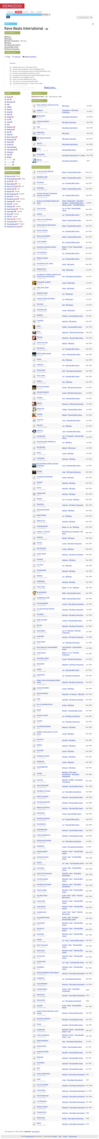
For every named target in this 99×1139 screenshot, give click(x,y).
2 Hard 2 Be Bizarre (43, 1035)
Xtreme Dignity (41, 1046)
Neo (8, 132)
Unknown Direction (43, 392)
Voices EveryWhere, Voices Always (48, 972)
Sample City (10, 189)
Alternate (40, 315)
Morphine (10, 129)
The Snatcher (11, 149)
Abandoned (40, 663)
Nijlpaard (40, 110)
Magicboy (10, 127)
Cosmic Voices (41, 553)
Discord (65, 1136)
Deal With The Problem (44, 884)
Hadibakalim (41, 581)
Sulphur (39, 403)
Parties (26, 12)
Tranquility (40, 320)
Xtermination (41, 674)
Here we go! (41, 994)
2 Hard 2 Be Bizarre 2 (43, 835)
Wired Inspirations (42, 1040)
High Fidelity (41, 923)
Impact (39, 359)
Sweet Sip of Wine (42, 1051)
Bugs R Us (10, 176)
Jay (8, 119)
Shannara (10, 206)
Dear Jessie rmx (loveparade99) (47, 647)
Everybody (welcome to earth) (46, 247)
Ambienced (40, 761)
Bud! (8, 104)
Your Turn (40, 780)
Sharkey (9, 164)
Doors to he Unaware (43, 236)
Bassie (9, 97)
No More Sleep (41, 570)
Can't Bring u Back (43, 658)
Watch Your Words (42, 796)
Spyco (9, 214)
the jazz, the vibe (42, 715)
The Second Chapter (43, 802)
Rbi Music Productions (76, 505)
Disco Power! (41, 641)
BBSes (32, 12)
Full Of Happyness (43, 1095)
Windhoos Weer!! (42, 851)
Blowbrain (10, 159)
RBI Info (39, 160)
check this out (41, 652)
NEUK (39, 149)
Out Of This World (42, 1084)
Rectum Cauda (67, 205)
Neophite (70, 436)
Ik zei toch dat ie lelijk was (45, 171)
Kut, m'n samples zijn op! (45, 704)
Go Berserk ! (41, 978)
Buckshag (10, 102)
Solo (69, 1031)
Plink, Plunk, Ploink (43, 287)
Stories (39, 669)
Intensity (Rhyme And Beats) (46, 298)
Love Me (39, 1005)
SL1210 (9, 181)
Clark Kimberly (66, 647)
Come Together (42, 241)
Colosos (39, 214)
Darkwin (9, 109)
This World (40, 614)
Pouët (8, 56)
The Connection (42, 252)
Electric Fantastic (42, 230)
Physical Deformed (13, 179)
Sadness (39, 414)
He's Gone (40, 304)
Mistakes (40, 575)
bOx (8, 99)
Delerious (65, 316)
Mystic (71, 1029)
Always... (40, 381)
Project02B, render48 (44, 282)
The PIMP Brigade (78, 205)
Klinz (8, 124)
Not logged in (84, 17)
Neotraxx (65, 494)
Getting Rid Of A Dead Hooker (46, 225)
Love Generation (42, 983)
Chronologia (40, 458)
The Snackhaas (12, 147)
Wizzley (9, 157)
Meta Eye (40, 430)
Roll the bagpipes (42, 693)
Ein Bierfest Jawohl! (43, 756)
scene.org (17, 56)
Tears (38, 1079)
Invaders (39, 721)
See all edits (35, 1131)
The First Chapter (42, 879)
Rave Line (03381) (12, 186)
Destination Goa (42, 309)
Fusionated (40, 934)
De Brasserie (71, 201)
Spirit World (10, 211)
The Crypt (10, 219)
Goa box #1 (40, 928)
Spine (39, 326)
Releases (10, 12)
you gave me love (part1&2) (45, 608)
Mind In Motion (41, 515)
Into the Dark (41, 436)
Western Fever (41, 269)
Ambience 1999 (38, 96)
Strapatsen (40, 188)
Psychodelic (41, 154)
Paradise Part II (42, 1112)
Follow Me (40, 1057)
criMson (9, 107)
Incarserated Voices (43, 917)
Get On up (40, 739)
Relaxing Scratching (43, 807)
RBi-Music (71, 688)
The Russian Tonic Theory (45, 263)
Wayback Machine (30, 56)
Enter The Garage (42, 945)
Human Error (41, 813)
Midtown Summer (42, 258)
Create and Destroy (43, 121)
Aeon (71, 851)
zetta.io (55, 1136)
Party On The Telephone (44, 219)
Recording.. (40, 504)
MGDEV (71, 780)
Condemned (41, 1029)
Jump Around (41, 906)
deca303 (10, 112)
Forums (39, 12)
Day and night (41, 548)
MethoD (64, 343)
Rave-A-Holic (11, 137)
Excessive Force (12, 199)
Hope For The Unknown (44, 873)
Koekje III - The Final (43, 531)
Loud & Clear (41, 901)
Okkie (8, 134)
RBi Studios (65, 106)
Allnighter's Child (42, 177)
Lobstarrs (65, 203)
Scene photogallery (43, 687)
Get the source (73, 1136)
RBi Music (71, 343)
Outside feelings (42, 989)
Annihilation (40, 967)
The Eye (39, 542)
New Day (40, 425)
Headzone (40, 364)
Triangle (39, 471)
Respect (39, 498)
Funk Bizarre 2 (41, 824)
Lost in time (40, 868)
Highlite (9, 117)
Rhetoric (64, 710)
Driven (39, 452)
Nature (39, 1024)
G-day (64, 895)
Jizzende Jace (41, 912)
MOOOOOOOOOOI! (43, 509)
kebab (39, 710)
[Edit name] (93, 24)
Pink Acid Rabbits (42, 603)
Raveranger (10, 139)
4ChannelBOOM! (42, 767)
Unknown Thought (43, 857)
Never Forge (41, 1117)
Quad (74, 895)
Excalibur (75, 917)
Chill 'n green (41, 375)
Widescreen (40, 132)
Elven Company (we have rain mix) (48, 105)
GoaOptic (40, 537)
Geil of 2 (39, 143)
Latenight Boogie (42, 526)
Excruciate (40, 750)
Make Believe (41, 630)
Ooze (8, 204)
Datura (9, 196)
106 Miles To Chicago (43, 791)
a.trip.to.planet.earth (43, 1073)
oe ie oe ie (40, 419)
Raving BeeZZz (42, 592)
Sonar (39, 331)
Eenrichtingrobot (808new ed (46, 441)
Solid (38, 127)
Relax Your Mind (42, 619)
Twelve (83, 155)
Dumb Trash (41, 950)
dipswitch (27, 1131)
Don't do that (41, 370)
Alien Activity (41, 1000)
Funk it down (41, 586)
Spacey (39, 862)
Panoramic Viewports (43, 1018)
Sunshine (40, 397)
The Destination (42, 1101)
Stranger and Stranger (44, 840)
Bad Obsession (11, 194)
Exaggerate (40, 1062)
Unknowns (10, 152)
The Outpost (11, 221)
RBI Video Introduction (44, 138)
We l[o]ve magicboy (43, 386)
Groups (18, 12)
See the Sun (41, 348)
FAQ (60, 1136)
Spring (39, 487)
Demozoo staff (29, 1136)
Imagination (40, 846)
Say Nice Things (42, 895)
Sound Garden (11, 209)
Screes (9, 144)
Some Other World (42, 785)
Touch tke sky (41, 208)
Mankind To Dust (42, 293)
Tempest (39, 482)
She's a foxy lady (42, 342)
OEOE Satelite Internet (44, 353)
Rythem (9, 142)
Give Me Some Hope (43, 818)
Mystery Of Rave (42, 1106)
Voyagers (40, 559)
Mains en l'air (41, 520)
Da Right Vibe (41, 961)
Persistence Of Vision (13, 226)
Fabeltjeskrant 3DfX (43, 597)
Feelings (39, 745)
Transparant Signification (45, 476)
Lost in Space (41, 1090)
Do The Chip (41, 956)
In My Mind (40, 636)
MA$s (64, 593)
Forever (39, 939)
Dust (38, 1068)
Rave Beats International (70, 117)
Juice (8, 122)
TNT (8, 216)
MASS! (39, 1123)
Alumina (9, 191)
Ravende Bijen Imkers (69, 150)
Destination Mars (42, 829)
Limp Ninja (79, 201)
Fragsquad (65, 110)
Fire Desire (40, 182)
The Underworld (12, 224)
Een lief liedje (41, 447)
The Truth (40, 564)
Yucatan (39, 773)
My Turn (39, 625)
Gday (8, 114)
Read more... (50, 87)
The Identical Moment (44, 726)
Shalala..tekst (41, 493)
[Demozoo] (12, 5)
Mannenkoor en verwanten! (70, 531)
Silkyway (40, 337)
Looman (9, 162)
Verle (8, 154)
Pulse (38, 699)
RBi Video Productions (69, 122)
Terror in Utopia (42, 890)
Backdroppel (41, 116)
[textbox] (24, 14)
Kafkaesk (10, 201)
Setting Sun (40, 408)
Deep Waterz (11, 184)
